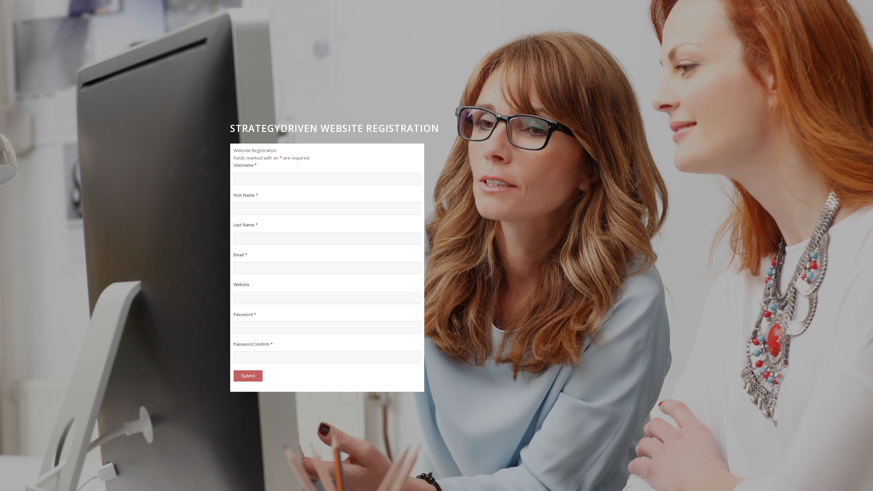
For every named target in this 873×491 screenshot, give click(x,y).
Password (245, 314)
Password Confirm (253, 344)
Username (245, 165)
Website (241, 284)
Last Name (246, 225)
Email (240, 255)
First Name (246, 195)
